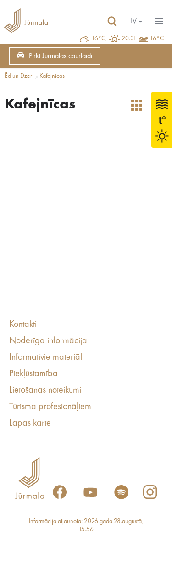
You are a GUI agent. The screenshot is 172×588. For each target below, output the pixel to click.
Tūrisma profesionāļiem (50, 406)
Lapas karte (30, 423)
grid (137, 105)
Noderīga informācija (48, 340)
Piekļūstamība (33, 373)
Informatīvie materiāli (46, 357)
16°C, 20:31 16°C (127, 38)
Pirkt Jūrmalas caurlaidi (60, 56)
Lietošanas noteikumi (45, 390)
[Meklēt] (112, 21)
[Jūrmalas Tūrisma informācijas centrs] (26, 21)
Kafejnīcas (52, 76)
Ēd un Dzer (18, 76)
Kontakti (23, 324)
